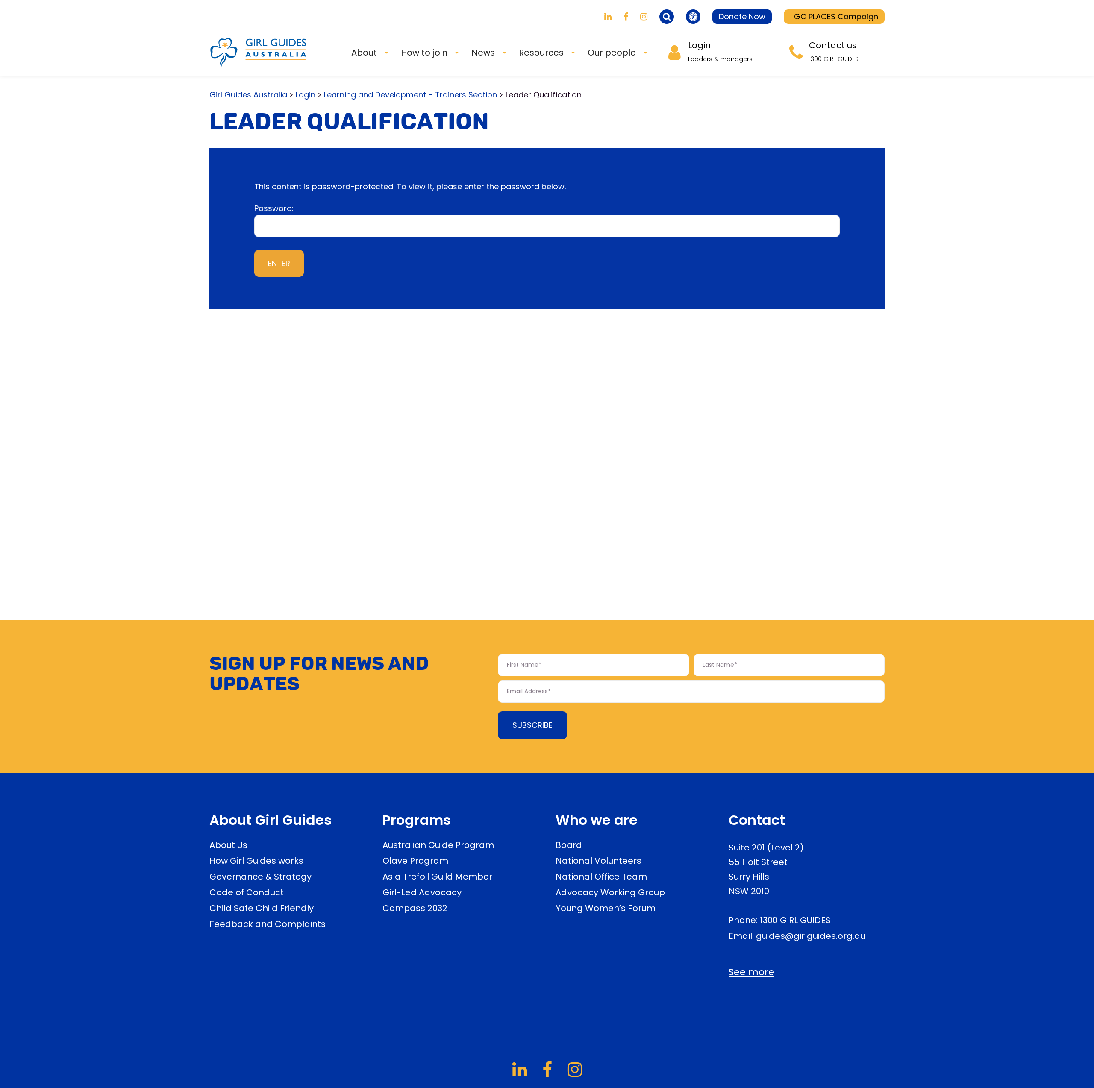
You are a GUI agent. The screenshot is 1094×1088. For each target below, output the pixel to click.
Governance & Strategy (260, 877)
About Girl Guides (270, 820)
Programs (416, 820)
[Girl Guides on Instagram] (643, 17)
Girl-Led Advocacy (422, 892)
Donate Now (742, 16)
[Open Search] (666, 16)
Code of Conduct (246, 892)
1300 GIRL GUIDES (795, 920)
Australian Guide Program (438, 845)
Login (305, 94)
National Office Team (601, 877)
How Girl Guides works (256, 861)
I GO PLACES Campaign (834, 16)
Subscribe (532, 725)
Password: (274, 208)
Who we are (597, 820)
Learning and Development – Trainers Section (410, 94)
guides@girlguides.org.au (810, 936)
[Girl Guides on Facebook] (625, 17)
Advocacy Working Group (610, 892)
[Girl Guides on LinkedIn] (608, 17)
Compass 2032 (414, 908)
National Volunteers (598, 861)
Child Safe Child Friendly (261, 908)
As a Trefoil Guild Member (437, 877)
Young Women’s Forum (606, 908)
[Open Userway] (693, 16)
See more (751, 972)
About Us (228, 845)
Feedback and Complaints (267, 924)
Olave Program (415, 861)
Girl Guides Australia (248, 94)
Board (569, 845)
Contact (757, 820)
